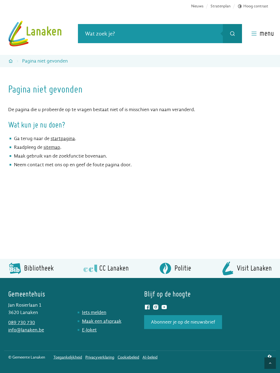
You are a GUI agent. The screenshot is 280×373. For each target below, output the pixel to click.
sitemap (51, 147)
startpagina (63, 138)
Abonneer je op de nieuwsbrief (183, 322)
